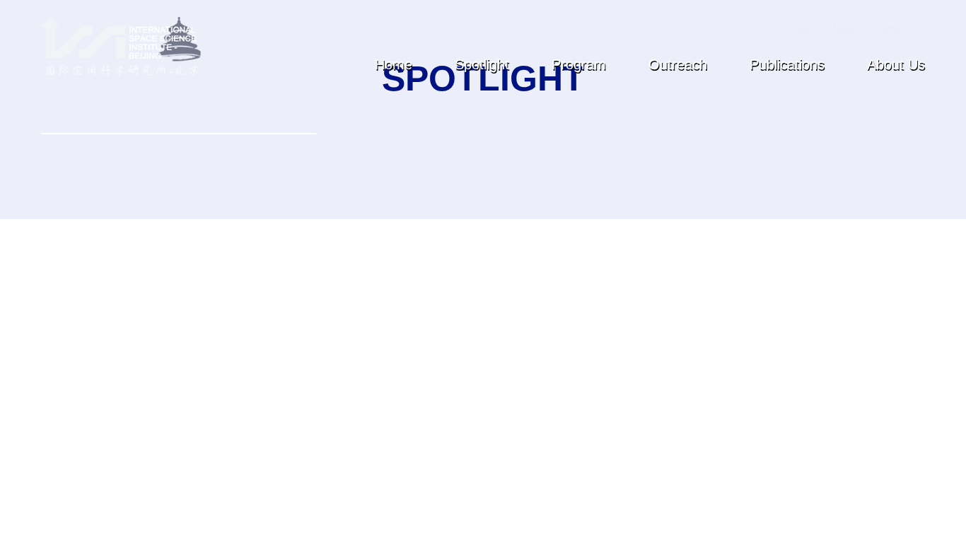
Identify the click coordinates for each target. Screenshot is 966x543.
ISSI (803, 29)
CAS (889, 29)
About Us (896, 64)
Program (579, 64)
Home (393, 64)
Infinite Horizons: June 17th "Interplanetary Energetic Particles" (161, 329)
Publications (787, 64)
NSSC (845, 29)
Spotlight (482, 64)
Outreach (677, 64)
